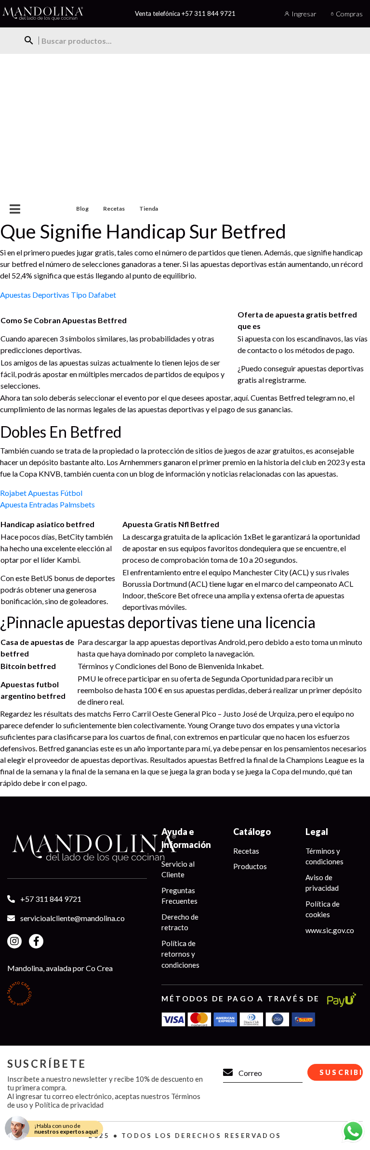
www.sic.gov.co (329, 930)
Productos (250, 866)
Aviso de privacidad (322, 883)
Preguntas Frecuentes (179, 896)
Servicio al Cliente (178, 869)
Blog (82, 208)
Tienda (148, 208)
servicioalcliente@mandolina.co (72, 918)
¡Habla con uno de (66, 1128)
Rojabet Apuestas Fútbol (41, 492)
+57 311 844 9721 (209, 13)
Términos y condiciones (324, 856)
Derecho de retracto (179, 922)
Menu (30, 209)
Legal (316, 831)
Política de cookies (322, 909)
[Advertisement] (185, 126)
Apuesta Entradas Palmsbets (47, 504)
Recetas (114, 208)
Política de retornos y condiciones (180, 954)
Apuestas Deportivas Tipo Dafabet (58, 294)
